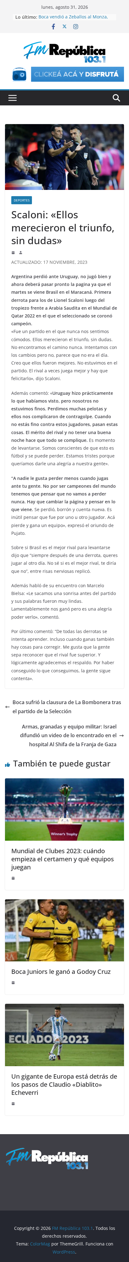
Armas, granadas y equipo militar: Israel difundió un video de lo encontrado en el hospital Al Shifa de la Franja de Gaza (68, 735)
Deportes (21, 200)
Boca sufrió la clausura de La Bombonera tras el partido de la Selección (67, 707)
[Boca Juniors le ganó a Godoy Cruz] (64, 903)
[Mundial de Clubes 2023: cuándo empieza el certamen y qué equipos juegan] (64, 782)
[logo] (47, 1150)
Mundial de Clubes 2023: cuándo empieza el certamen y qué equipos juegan (62, 859)
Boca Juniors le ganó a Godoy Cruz (61, 971)
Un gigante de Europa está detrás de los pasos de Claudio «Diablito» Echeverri (64, 1084)
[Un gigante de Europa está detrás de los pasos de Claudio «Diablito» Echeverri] (64, 1008)
